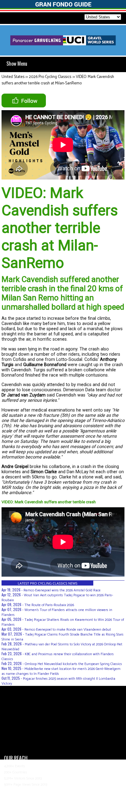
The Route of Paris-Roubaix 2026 (49, 605)
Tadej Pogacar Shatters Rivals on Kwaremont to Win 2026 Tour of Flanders (63, 622)
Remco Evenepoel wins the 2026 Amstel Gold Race (62, 590)
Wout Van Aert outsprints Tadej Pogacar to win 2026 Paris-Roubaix (57, 597)
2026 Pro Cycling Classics (50, 77)
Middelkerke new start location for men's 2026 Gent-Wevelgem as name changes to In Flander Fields (61, 671)
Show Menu (16, 63)
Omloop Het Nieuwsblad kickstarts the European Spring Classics (73, 664)
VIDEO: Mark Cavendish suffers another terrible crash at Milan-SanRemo (58, 80)
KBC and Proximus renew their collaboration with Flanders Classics (58, 656)
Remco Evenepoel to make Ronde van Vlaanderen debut (67, 629)
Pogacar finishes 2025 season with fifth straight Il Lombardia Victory (58, 681)
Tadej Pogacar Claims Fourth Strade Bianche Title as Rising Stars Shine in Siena (63, 637)
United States (13, 77)
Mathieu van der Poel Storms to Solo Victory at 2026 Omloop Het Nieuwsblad (62, 646)
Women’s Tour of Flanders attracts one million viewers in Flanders (57, 612)
